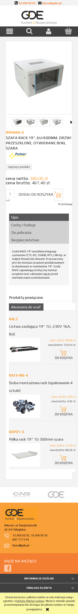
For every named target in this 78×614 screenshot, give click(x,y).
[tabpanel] (39, 266)
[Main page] (39, 16)
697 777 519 (20, 539)
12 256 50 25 (20, 535)
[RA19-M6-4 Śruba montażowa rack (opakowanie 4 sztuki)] (25, 406)
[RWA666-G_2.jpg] (30, 122)
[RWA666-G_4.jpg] (57, 122)
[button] (10, 31)
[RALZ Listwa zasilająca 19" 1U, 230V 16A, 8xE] (25, 349)
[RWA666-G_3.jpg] (44, 122)
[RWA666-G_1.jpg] (17, 122)
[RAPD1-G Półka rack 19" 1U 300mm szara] (25, 455)
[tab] (39, 217)
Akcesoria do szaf (26, 307)
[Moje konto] (49, 31)
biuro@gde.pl (52, 3)
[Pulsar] (18, 155)
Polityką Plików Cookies (30, 601)
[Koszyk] (68, 31)
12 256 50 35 (27, 3)
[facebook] (7, 567)
